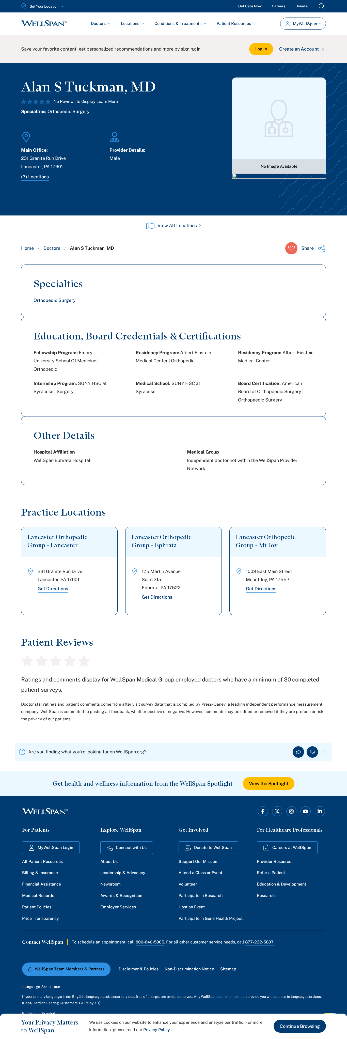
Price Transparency (40, 918)
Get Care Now (250, 6)
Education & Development (281, 884)
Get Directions (53, 588)
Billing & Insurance (40, 872)
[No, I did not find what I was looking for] (312, 752)
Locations (130, 23)
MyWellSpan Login (55, 847)
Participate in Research (201, 895)
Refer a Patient (271, 872)
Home (27, 248)
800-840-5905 (150, 942)
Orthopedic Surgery (69, 111)
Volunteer (188, 884)
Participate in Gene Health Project (211, 918)
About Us (109, 861)
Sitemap (228, 969)
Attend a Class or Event (200, 872)
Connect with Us (131, 847)
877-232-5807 (259, 942)
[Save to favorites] (291, 248)
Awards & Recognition (121, 895)
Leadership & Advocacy (122, 872)
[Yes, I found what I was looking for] (298, 752)
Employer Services (118, 907)
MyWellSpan (305, 23)
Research (266, 895)
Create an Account (299, 49)
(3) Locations (35, 176)
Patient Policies (36, 907)
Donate (301, 6)
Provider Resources (275, 861)
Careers (278, 6)
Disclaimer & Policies (139, 969)
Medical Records (38, 895)
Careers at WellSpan (291, 847)
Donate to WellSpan (213, 847)
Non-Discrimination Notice (189, 969)
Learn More (107, 101)
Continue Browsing (300, 1026)
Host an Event (192, 907)
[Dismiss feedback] (324, 752)
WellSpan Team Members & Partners (69, 969)
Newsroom (110, 884)
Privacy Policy (156, 1029)
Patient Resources (234, 23)
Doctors (98, 23)
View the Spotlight (268, 783)
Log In (261, 48)
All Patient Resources (42, 861)
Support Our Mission (198, 861)
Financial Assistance (41, 884)
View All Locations (177, 225)
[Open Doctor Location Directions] (279, 187)
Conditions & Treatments (177, 23)
